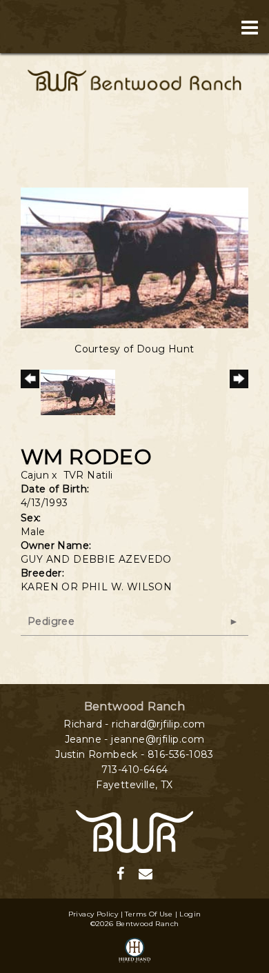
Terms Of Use (148, 914)
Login (190, 914)
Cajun (35, 475)
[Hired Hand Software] (134, 951)
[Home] (134, 831)
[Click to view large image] (134, 257)
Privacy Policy (93, 914)
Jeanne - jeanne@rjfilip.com (135, 739)
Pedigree (51, 621)
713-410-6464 (134, 769)
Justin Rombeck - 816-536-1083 (134, 754)
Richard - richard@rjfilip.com (134, 724)
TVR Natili (88, 475)
